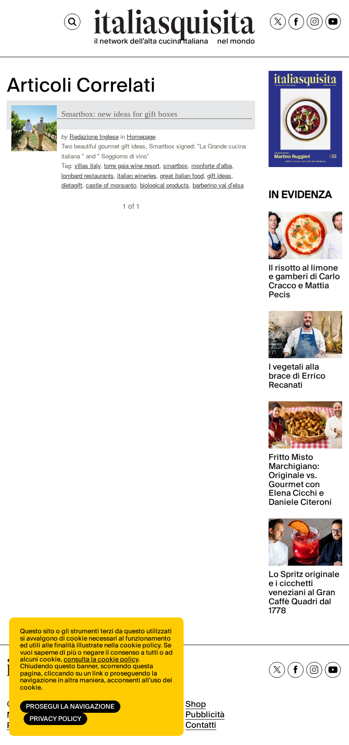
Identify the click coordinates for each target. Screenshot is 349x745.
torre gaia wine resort (132, 165)
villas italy (87, 165)
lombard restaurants (87, 175)
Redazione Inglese (94, 136)
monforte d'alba (211, 165)
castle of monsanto (111, 185)
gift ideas (219, 175)
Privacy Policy (55, 719)
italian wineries (136, 175)
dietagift (71, 185)
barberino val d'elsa (218, 185)
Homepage (141, 136)
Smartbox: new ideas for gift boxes (119, 113)
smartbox (175, 165)
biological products (164, 185)
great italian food (182, 175)
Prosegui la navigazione (70, 706)
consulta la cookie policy (101, 659)
